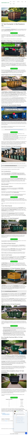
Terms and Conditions (12, 433)
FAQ (25, 1)
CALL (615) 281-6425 (14, 68)
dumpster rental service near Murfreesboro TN (16, 129)
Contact (14, 3)
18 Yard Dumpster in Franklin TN (5, 414)
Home (10, 1)
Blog (22, 1)
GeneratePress (13, 428)
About (10, 3)
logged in (6, 420)
